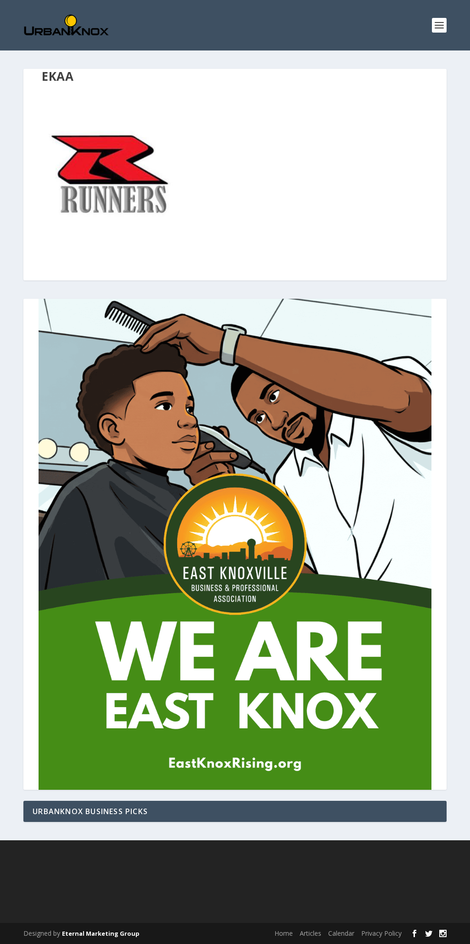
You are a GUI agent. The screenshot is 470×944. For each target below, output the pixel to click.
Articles (310, 933)
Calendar (341, 933)
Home (283, 933)
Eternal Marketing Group (101, 933)
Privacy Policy (381, 933)
